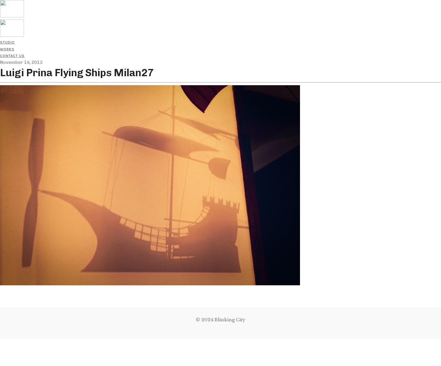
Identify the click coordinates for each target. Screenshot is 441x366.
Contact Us (12, 56)
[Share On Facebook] (1, 342)
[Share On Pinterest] (1, 355)
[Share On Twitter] (1, 349)
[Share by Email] (1, 362)
